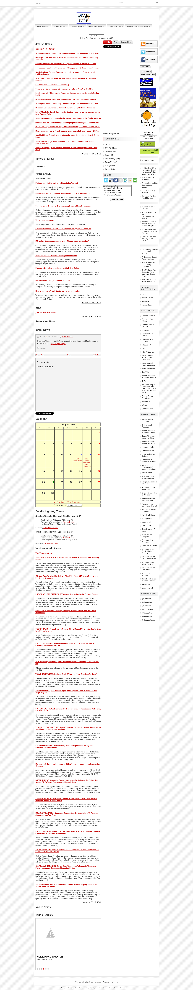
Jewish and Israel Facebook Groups (148, 432)
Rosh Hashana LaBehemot (86, 460)
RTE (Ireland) (110, 166)
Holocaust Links (148, 447)
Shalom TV (146, 402)
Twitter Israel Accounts (147, 426)
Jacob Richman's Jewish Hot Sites (148, 443)
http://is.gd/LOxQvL (58, 344)
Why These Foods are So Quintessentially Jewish (149, 215)
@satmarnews (147, 609)
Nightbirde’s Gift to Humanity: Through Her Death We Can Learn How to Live (149, 171)
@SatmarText (147, 616)
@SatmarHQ (147, 602)
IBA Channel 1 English (147, 340)
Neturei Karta (147, 473)
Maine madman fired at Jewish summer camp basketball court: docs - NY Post (67, 131)
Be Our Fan (150, 59)
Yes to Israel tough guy (44, 220)
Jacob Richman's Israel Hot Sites (148, 437)
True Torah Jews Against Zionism (148, 477)
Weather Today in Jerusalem (148, 137)
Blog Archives (126, 42)
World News (43, 26)
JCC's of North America (147, 574)
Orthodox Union (148, 451)
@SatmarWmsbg (148, 620)
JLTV (144, 381)
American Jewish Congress (148, 541)
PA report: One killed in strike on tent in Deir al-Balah (57, 268)
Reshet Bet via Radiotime (147, 397)
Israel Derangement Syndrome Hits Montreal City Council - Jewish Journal (65, 99)
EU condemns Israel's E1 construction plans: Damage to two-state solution (65, 64)
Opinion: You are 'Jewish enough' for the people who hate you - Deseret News (67, 123)
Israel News (60, 26)
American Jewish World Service (148, 563)
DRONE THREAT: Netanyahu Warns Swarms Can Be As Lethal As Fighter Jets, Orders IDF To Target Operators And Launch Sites (67, 781)
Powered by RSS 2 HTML (91, 154)
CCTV (107, 144)
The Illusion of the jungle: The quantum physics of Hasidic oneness (63, 206)
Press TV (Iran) (111, 162)
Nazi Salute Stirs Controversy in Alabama (148, 265)
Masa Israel (146, 522)
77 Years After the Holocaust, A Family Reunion (149, 231)
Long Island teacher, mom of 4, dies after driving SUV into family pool (64, 193)
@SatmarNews (147, 613)
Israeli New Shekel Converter (147, 144)
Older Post (96, 355)
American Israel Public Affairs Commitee (148, 551)
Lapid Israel (146, 526)
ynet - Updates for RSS (45, 312)
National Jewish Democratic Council (149, 505)
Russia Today (110, 169)
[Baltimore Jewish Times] (117, 188)
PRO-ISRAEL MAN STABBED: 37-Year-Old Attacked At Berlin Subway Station (66, 594)
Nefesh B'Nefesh (148, 515)
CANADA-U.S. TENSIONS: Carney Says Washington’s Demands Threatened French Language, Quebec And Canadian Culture (65, 867)
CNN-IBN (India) (111, 151)
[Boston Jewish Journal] (117, 193)
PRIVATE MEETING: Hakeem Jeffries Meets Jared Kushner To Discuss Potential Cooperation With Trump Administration (67, 832)
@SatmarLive (147, 606)
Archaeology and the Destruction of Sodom (150, 185)
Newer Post (40, 355)
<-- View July (59, 502)
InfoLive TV (146, 345)
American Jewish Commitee (148, 569)
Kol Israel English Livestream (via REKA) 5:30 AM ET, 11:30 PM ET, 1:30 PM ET (149, 389)
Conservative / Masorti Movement (149, 461)
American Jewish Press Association (149, 558)
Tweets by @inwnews (111, 134)
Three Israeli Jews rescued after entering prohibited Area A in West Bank (64, 89)
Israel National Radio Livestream (148, 364)
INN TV (145, 348)
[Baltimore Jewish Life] (117, 190)
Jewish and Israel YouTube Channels (149, 377)
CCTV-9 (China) (111, 148)
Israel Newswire (95, 982)
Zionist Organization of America (149, 494)
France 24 (109, 155)
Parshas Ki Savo (68, 522)
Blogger (115, 982)
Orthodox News (96, 26)
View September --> (75, 502)
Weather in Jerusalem (148, 133)
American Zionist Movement (148, 488)
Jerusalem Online (148, 369)
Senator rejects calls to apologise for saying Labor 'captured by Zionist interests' (68, 118)
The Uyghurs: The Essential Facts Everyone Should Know (149, 273)
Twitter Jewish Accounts (147, 421)
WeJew (144, 405)
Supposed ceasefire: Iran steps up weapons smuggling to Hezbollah (63, 229)
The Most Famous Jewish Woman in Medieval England (149, 224)
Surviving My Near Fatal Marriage (149, 197)
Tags (115, 42)
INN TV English (148, 352)
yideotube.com (147, 409)
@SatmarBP (147, 599)
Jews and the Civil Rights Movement (149, 281)
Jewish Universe (148, 298)
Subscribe (150, 44)
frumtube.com (147, 330)
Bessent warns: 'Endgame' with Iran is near (53, 280)
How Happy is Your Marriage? (149, 178)
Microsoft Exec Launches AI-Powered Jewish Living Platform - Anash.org (65, 108)
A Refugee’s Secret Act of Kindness (149, 258)
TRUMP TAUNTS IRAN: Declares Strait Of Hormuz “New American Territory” (66, 674)
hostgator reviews (126, 988)
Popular (107, 42)
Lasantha (98, 988)
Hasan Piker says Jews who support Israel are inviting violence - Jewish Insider (67, 127)
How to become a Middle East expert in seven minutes (57, 291)
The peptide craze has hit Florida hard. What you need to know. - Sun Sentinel (67, 68)
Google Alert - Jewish (45, 49)
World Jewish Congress (147, 536)
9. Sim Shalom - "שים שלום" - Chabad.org (52, 85)
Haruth (144, 294)
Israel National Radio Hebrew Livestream (147, 357)
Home (38, 3)
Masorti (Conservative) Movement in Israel (149, 467)
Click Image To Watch (50, 957)
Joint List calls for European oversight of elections (56, 256)
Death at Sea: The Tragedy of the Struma (149, 239)
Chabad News (116, 26)
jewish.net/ (146, 301)
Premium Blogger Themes (111, 988)
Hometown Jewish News (138, 26)
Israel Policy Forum (149, 546)
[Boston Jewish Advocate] (117, 195)
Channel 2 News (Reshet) (148, 326)
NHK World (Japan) (112, 159)
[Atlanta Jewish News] (117, 186)
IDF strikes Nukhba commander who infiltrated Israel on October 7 (62, 241)
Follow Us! (150, 51)
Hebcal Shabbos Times (50, 528)
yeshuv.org (146, 584)
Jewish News (77, 26)
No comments (67, 336)
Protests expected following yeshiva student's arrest (56, 183)
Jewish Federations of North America (149, 580)
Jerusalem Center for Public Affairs (148, 499)
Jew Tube (145, 372)
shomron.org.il (147, 588)
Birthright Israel (147, 519)
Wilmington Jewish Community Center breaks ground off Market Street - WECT (67, 53)
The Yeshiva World (44, 553)
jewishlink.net (147, 305)
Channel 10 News (148, 316)
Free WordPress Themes (76, 988)
